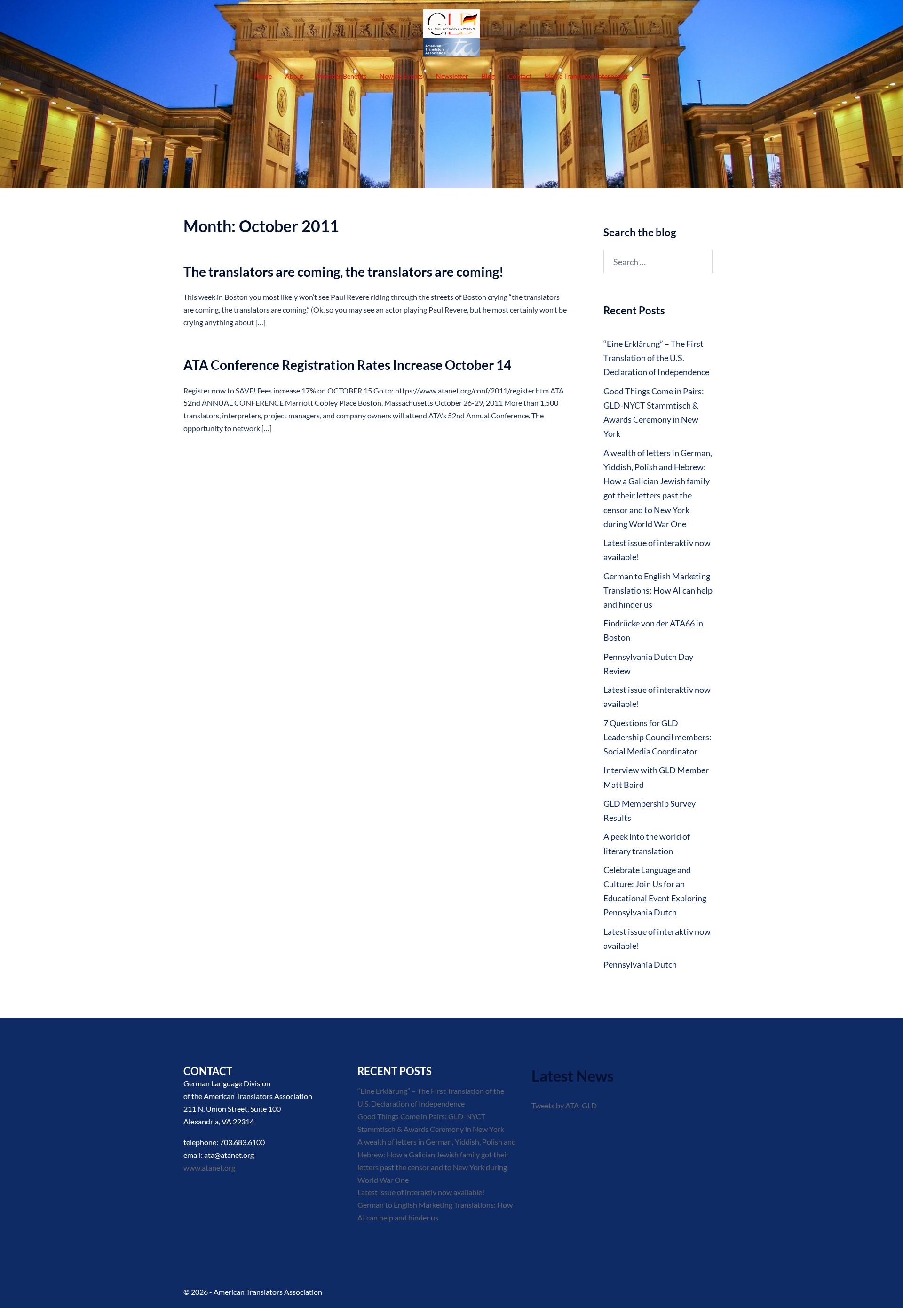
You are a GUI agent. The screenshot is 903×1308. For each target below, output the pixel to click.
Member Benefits (341, 76)
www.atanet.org (209, 1167)
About (294, 76)
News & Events (401, 76)
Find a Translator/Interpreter (587, 76)
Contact (519, 76)
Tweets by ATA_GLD (564, 1105)
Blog (488, 76)
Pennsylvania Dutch (640, 964)
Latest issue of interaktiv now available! (420, 1192)
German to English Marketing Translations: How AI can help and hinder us (658, 590)
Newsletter (452, 76)
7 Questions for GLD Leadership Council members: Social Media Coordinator (657, 737)
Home (263, 76)
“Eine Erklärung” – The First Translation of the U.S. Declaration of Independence (656, 357)
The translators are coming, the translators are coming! (343, 272)
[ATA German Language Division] (451, 35)
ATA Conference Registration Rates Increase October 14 (347, 365)
